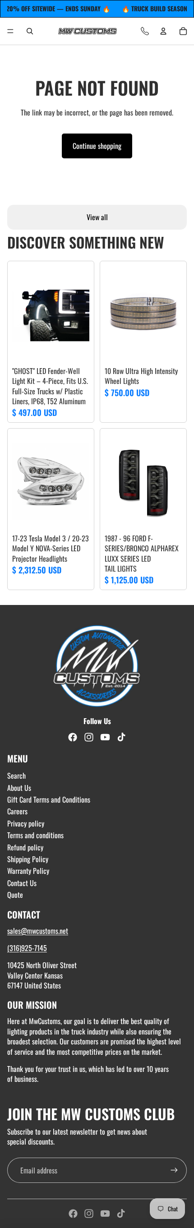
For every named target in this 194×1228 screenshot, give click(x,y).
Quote (15, 894)
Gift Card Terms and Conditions (48, 799)
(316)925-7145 (27, 947)
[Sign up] (174, 1170)
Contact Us (22, 882)
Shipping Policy (27, 859)
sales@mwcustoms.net (37, 930)
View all (97, 217)
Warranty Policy (28, 870)
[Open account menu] (163, 31)
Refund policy (25, 847)
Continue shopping (97, 145)
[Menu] (10, 31)
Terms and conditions (35, 835)
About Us (19, 787)
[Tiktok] (120, 1213)
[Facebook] (73, 1213)
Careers (17, 811)
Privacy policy (25, 823)
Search (16, 775)
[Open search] (30, 31)
